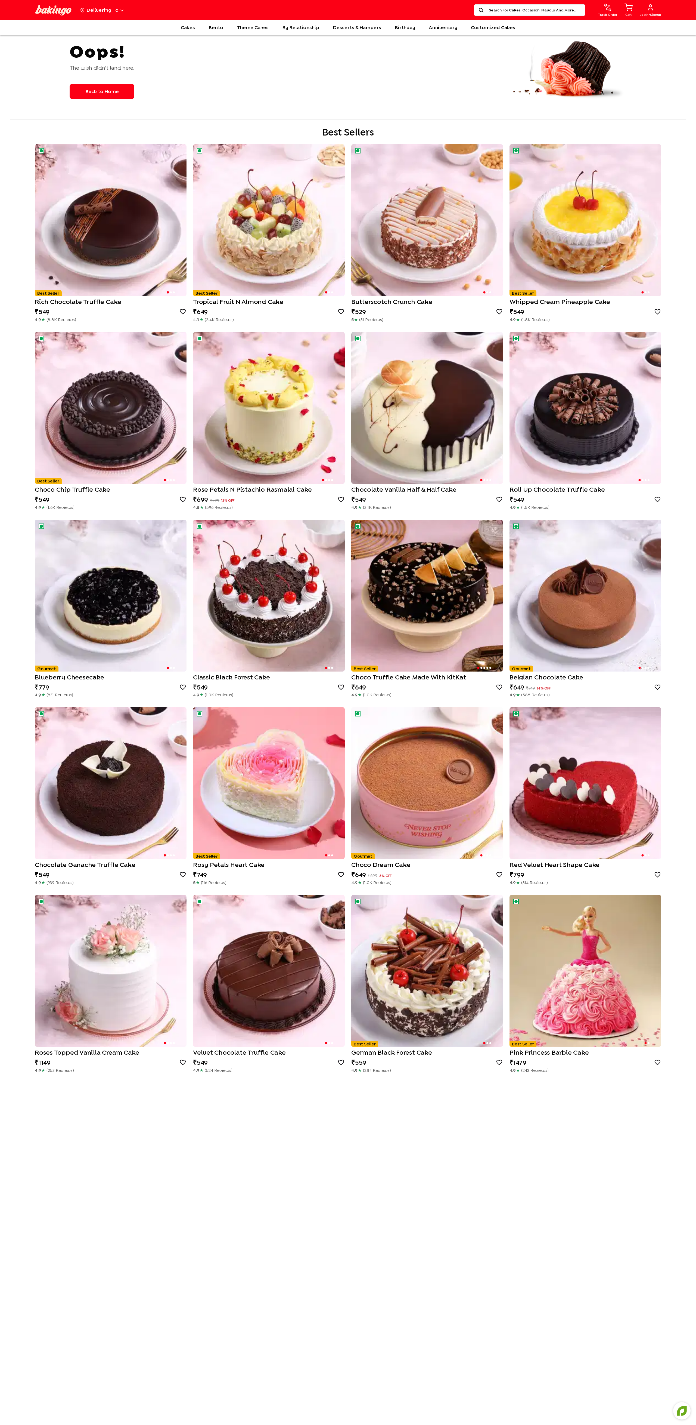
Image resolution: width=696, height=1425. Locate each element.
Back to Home (102, 91)
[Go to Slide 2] (171, 292)
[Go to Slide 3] (174, 292)
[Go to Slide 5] (490, 668)
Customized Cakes (493, 27)
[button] (111, 220)
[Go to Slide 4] (174, 480)
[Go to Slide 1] (168, 292)
